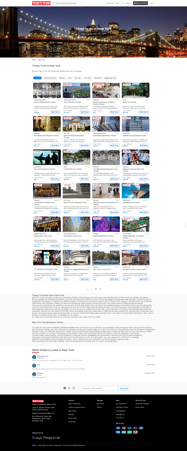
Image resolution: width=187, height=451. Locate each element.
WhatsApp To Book (122, 407)
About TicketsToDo (74, 403)
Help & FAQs (72, 411)
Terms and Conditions (142, 403)
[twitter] (69, 388)
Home (34, 60)
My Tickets (100, 403)
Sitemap (71, 414)
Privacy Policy (139, 407)
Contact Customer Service (76, 407)
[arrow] (185, 225)
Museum (62, 78)
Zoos (69, 78)
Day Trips (78, 78)
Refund (99, 407)
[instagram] (73, 388)
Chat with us (120, 417)
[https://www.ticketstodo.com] (41, 3)
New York (41, 60)
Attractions (97, 78)
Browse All (37, 78)
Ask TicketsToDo (121, 403)
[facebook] (64, 388)
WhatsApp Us (120, 414)
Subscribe (124, 388)
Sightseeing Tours (110, 78)
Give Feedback (120, 411)
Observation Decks (50, 78)
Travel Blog (71, 421)
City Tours (87, 78)
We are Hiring (72, 418)
